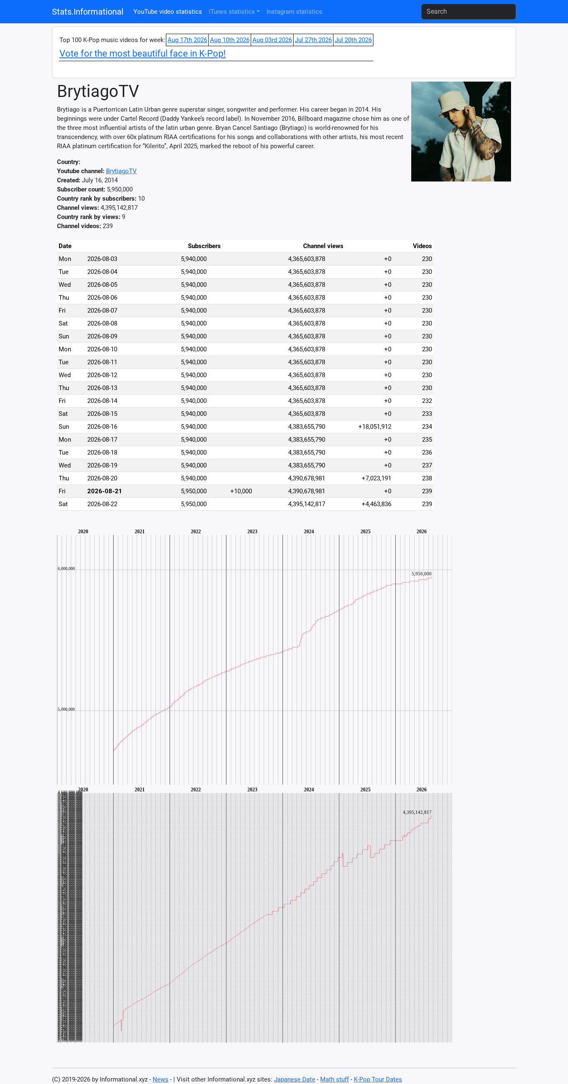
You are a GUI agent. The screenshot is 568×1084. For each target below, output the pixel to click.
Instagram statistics (294, 11)
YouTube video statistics (167, 11)
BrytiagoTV (121, 171)
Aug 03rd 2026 (272, 40)
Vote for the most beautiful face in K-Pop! (142, 53)
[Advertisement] (477, 355)
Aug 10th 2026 (229, 40)
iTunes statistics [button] (232, 11)
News (160, 1079)
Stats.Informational (87, 12)
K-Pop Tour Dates (378, 1079)
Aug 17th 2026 (187, 40)
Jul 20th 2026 (353, 40)
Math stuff (334, 1079)
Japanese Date (294, 1079)
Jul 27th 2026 (313, 40)
